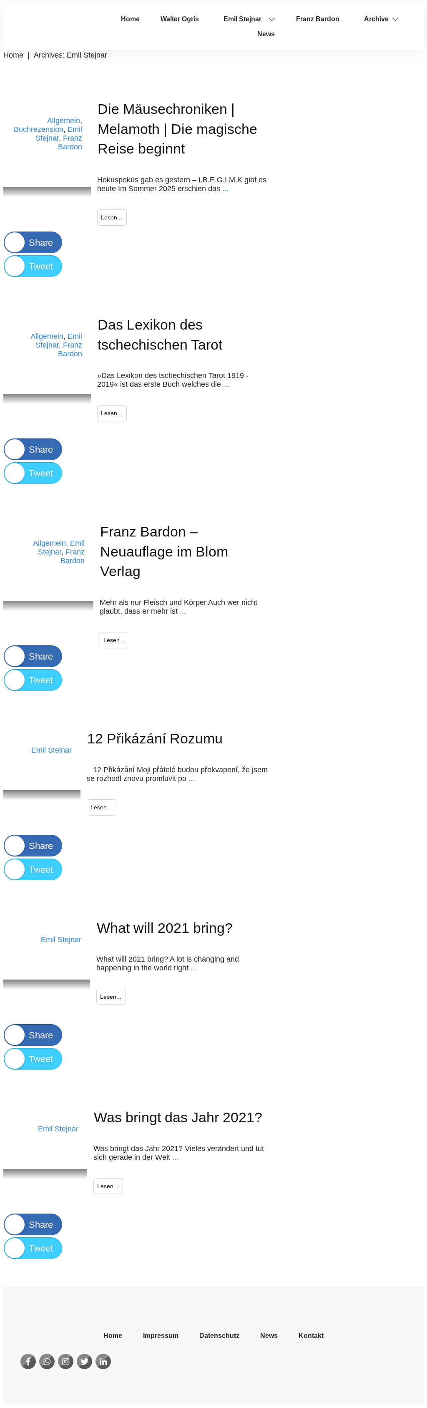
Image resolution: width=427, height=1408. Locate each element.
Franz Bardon (70, 142)
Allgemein (63, 120)
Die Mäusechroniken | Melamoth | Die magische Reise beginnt (177, 128)
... (225, 188)
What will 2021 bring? (165, 928)
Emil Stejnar (51, 750)
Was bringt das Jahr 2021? (178, 1117)
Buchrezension (38, 129)
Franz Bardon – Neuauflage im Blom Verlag (164, 551)
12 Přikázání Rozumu (155, 738)
